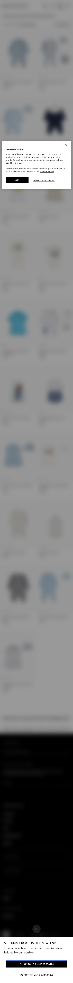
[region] (36, 165)
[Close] (36, 929)
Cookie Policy (47, 171)
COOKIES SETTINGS (43, 180)
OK (17, 180)
